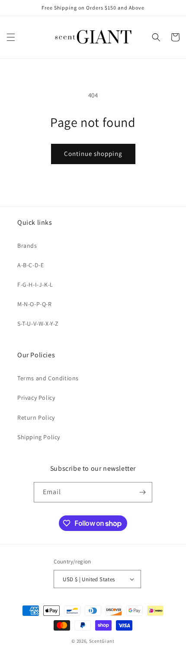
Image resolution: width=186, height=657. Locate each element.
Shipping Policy (38, 437)
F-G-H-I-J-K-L (35, 284)
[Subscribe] (142, 492)
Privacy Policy (36, 397)
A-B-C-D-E (30, 265)
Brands (27, 245)
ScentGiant (102, 641)
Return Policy (36, 417)
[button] (10, 37)
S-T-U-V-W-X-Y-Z (38, 323)
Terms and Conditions (48, 378)
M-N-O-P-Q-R (34, 304)
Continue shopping (93, 153)
